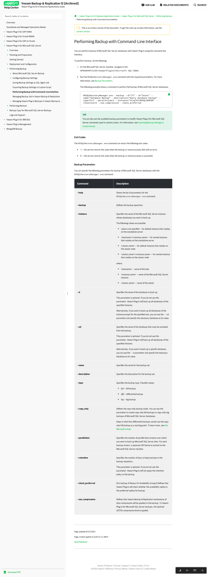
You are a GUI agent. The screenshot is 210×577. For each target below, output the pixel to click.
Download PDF (14, 572)
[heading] (123, 137)
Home (100, 565)
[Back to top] (195, 570)
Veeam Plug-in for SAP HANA (19, 32)
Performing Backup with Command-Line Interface (35, 92)
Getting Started (16, 59)
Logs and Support (17, 115)
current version (83, 31)
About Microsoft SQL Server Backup (28, 73)
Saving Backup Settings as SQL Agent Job (31, 82)
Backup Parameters (103, 81)
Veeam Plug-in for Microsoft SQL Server (23, 45)
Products (108, 565)
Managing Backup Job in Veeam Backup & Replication (36, 96)
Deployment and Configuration (23, 64)
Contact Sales (137, 565)
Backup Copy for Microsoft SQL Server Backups (30, 110)
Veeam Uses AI (135, 568)
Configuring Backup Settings (25, 78)
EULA (146, 565)
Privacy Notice (121, 568)
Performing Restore (18, 105)
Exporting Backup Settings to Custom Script (32, 87)
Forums (117, 565)
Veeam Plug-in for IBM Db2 (18, 119)
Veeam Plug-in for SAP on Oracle (20, 41)
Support (125, 565)
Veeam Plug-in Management (18, 124)
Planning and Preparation (21, 55)
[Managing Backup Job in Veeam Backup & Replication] (202, 570)
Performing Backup (18, 69)
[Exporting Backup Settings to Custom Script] (187, 570)
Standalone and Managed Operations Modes (26, 27)
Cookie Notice (150, 568)
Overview (10, 22)
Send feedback (80, 542)
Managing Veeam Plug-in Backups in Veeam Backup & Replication (38, 101)
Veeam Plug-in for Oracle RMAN (20, 36)
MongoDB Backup (14, 129)
